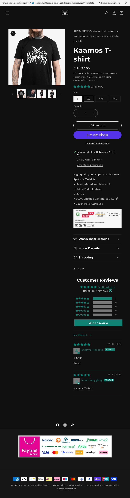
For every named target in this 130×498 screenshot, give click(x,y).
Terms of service (93, 485)
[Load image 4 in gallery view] (52, 94)
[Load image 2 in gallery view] (31, 94)
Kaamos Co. (24, 485)
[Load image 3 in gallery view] (41, 94)
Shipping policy (111, 485)
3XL (116, 99)
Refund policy (59, 485)
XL (88, 98)
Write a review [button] (98, 322)
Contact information (66, 489)
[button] (7, 13)
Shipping (106, 77)
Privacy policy (75, 485)
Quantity (77, 106)
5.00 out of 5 (106, 287)
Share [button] (80, 268)
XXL (103, 99)
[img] (81, 344)
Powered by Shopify (40, 485)
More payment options (97, 143)
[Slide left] (12, 94)
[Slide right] (61, 94)
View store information (90, 165)
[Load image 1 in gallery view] (21, 94)
